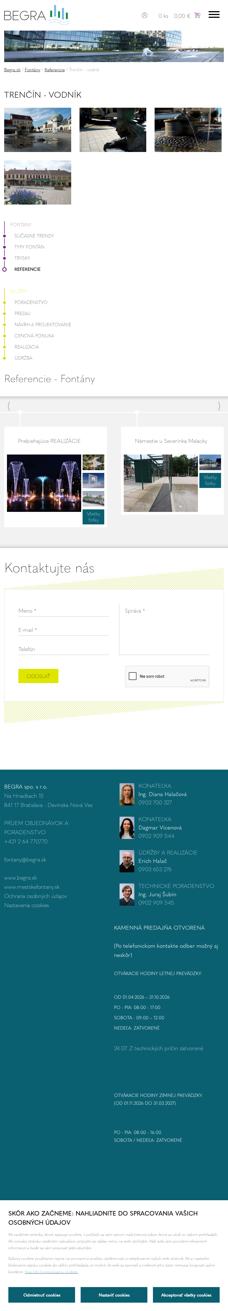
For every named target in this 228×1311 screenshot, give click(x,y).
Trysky (22, 258)
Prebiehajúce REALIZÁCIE (49, 440)
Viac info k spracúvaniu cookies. (51, 1271)
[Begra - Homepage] (36, 14)
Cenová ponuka (34, 335)
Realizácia (26, 346)
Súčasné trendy (34, 235)
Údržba (23, 358)
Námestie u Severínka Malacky (171, 440)
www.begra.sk (20, 877)
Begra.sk (12, 69)
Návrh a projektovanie (42, 324)
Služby (18, 291)
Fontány (32, 69)
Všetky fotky (93, 517)
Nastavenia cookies (26, 905)
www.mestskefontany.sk (32, 886)
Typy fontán (29, 247)
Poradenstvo (31, 302)
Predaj (22, 313)
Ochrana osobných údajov (35, 896)
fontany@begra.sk (25, 859)
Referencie (54, 69)
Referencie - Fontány (49, 378)
